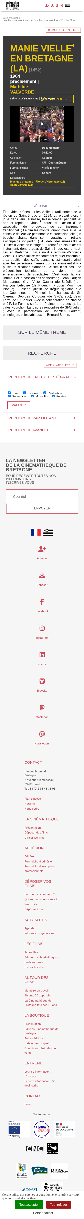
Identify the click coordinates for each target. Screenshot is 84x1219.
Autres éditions (34, 1038)
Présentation (32, 827)
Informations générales (39, 933)
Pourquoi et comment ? (39, 894)
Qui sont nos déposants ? (40, 899)
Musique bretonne (21, 181)
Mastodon (42, 717)
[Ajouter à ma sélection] (72, 45)
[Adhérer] (47, 5)
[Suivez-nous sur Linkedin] (42, 655)
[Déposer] (52, 5)
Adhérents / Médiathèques (41, 957)
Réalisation (54, 393)
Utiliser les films (34, 837)
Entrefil (33, 1063)
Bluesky (42, 690)
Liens (27, 1104)
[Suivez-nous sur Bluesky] (42, 682)
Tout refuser (58, 1204)
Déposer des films (36, 832)
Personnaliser (43, 1213)
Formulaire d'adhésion (38, 861)
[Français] (36, 532)
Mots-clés (41, 396)
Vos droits (30, 904)
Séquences (19, 396)
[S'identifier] (57, 5)
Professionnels (33, 962)
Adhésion (34, 848)
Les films (33, 944)
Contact (33, 762)
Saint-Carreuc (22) (21, 184)
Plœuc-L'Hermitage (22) (50, 181)
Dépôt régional (33, 909)
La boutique (36, 1015)
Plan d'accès (32, 798)
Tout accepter (29, 1204)
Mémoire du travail (36, 990)
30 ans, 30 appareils (37, 995)
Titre (14, 393)
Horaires (29, 803)
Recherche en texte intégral (41, 377)
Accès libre (31, 952)
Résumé (32, 393)
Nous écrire (31, 808)
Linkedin (42, 664)
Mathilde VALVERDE (22, 89)
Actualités (35, 920)
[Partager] (62, 5)
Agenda (29, 928)
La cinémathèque (41, 819)
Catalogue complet (36, 1043)
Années (61, 396)
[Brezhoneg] (67, 5)
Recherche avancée (41, 430)
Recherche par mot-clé (41, 418)
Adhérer (29, 856)
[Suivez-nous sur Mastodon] (42, 708)
